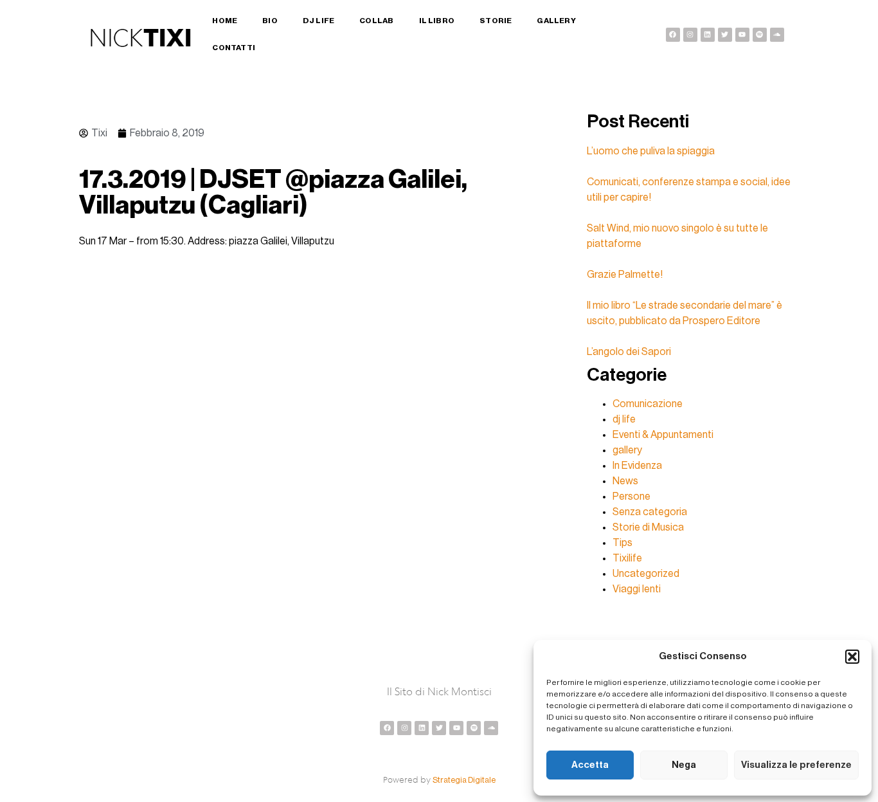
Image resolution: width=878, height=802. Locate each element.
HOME (224, 20)
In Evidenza (637, 465)
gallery (627, 450)
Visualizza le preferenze (796, 765)
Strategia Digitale (464, 780)
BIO (270, 20)
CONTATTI (233, 47)
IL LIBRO (437, 20)
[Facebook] (673, 35)
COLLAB (376, 20)
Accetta (590, 765)
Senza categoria (650, 512)
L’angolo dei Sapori (629, 352)
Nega (684, 765)
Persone (631, 496)
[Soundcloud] (777, 35)
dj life (624, 419)
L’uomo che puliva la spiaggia (651, 151)
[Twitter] (725, 35)
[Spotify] (760, 35)
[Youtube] (742, 35)
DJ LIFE (318, 20)
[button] (852, 656)
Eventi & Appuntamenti (663, 435)
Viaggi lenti (637, 589)
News (625, 481)
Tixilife (627, 558)
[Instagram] (690, 35)
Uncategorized (646, 574)
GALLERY (556, 20)
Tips (622, 543)
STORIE (495, 20)
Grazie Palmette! (625, 274)
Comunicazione (648, 404)
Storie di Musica (648, 527)
